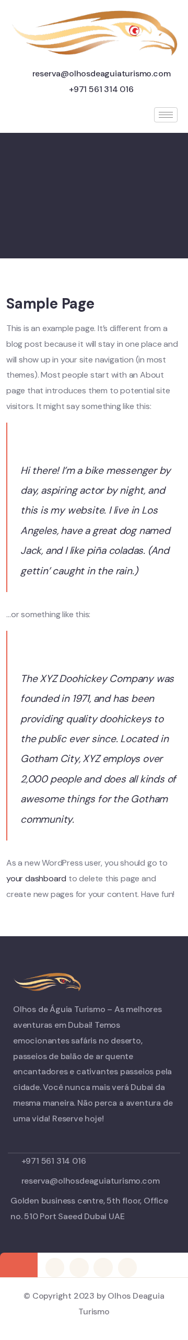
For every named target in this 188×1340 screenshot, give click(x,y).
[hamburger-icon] (166, 114)
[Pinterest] (102, 1267)
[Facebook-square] (78, 1267)
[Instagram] (127, 1267)
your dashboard (36, 878)
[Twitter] (54, 1267)
